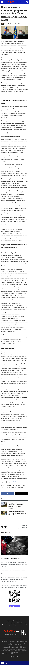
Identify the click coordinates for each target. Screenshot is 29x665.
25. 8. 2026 (11, 508)
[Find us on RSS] (17, 657)
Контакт (17, 626)
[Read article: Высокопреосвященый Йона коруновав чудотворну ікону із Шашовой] (4, 513)
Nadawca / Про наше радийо (14, 622)
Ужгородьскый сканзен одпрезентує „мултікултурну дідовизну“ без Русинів (16, 504)
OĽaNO (15, 482)
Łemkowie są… (6, 532)
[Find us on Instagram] (13, 657)
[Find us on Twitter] (12, 657)
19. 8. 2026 (11, 516)
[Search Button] (27, 2)
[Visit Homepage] (13, 2)
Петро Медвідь (8, 23)
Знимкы (11, 626)
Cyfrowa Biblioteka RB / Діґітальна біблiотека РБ (14, 624)
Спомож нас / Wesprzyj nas (10, 558)
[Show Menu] (2, 2)
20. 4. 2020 (17, 23)
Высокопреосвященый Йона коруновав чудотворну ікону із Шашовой (17, 513)
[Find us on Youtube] (16, 657)
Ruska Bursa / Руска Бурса (13, 620)
